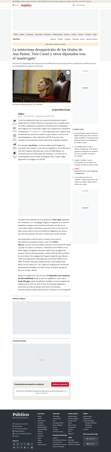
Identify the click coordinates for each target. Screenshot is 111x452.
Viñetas (40, 442)
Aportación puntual (20, 429)
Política (16, 34)
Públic (39, 438)
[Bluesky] (28, 444)
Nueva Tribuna (72, 425)
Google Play (91, 438)
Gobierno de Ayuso (25, 1)
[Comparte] (15, 121)
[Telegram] (21, 447)
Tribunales (75, 39)
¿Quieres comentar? (60, 384)
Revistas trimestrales (60, 435)
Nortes (70, 423)
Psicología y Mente (58, 423)
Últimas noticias (42, 444)
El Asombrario (72, 427)
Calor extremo (75, 1)
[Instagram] (32, 444)
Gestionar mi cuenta (21, 424)
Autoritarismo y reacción (59, 444)
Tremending (29, 34)
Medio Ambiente (57, 34)
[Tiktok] (17, 447)
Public (94, 34)
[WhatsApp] (28, 447)
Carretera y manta (58, 431)
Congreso (67, 39)
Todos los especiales (58, 446)
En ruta (55, 427)
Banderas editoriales (91, 423)
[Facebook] (21, 444)
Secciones (41, 414)
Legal (70, 437)
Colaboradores (73, 414)
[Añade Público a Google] (14, 444)
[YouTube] (14, 447)
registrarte (44, 393)
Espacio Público (72, 416)
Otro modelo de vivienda (59, 440)
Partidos (60, 39)
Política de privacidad (74, 444)
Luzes (69, 431)
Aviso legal (71, 440)
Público (21, 114)
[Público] (26, 5)
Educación (88, 1)
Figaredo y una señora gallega (86, 171)
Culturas (74, 34)
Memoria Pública (91, 39)
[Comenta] (14, 128)
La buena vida (57, 418)
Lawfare (55, 438)
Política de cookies (73, 442)
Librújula (70, 429)
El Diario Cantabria (73, 418)
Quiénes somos (87, 416)
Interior (82, 39)
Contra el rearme (57, 442)
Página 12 (71, 433)
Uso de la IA (88, 427)
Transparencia (87, 418)
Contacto (85, 429)
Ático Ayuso (34, 1)
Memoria (66, 34)
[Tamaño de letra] (15, 144)
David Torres (80, 173)
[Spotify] (24, 447)
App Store (91, 443)
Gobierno (53, 39)
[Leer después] (15, 135)
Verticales (56, 414)
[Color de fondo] (15, 153)
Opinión (22, 34)
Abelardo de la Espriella (65, 1)
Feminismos (47, 34)
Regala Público (19, 431)
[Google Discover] (17, 444)
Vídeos (39, 440)
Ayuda (16, 436)
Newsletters (18, 426)
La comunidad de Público (23, 433)
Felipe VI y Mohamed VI (43, 1)
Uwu (54, 420)
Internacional (38, 34)
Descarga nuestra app (90, 434)
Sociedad (40, 423)
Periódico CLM (72, 420)
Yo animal (55, 429)
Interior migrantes (54, 1)
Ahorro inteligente (58, 425)
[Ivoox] (32, 447)
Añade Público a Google (62, 110)
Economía (88, 34)
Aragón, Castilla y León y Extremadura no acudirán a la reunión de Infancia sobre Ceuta (86, 162)
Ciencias (80, 34)
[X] (24, 444)
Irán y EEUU (82, 1)
